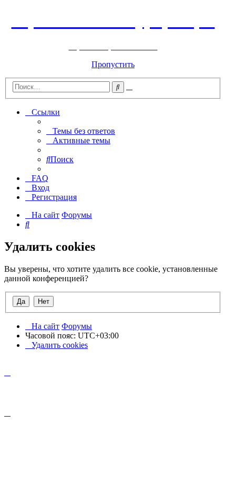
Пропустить (113, 64)
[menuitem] (80, 130)
